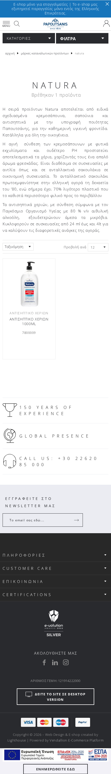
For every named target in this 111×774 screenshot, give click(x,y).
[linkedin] (55, 662)
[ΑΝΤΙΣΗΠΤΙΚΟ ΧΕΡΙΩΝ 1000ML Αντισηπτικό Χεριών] (29, 284)
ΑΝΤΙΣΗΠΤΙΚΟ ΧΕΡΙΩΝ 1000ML (29, 321)
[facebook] (44, 662)
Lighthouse (16, 740)
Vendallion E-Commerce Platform (77, 740)
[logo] (55, 24)
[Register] (77, 520)
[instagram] (66, 662)
